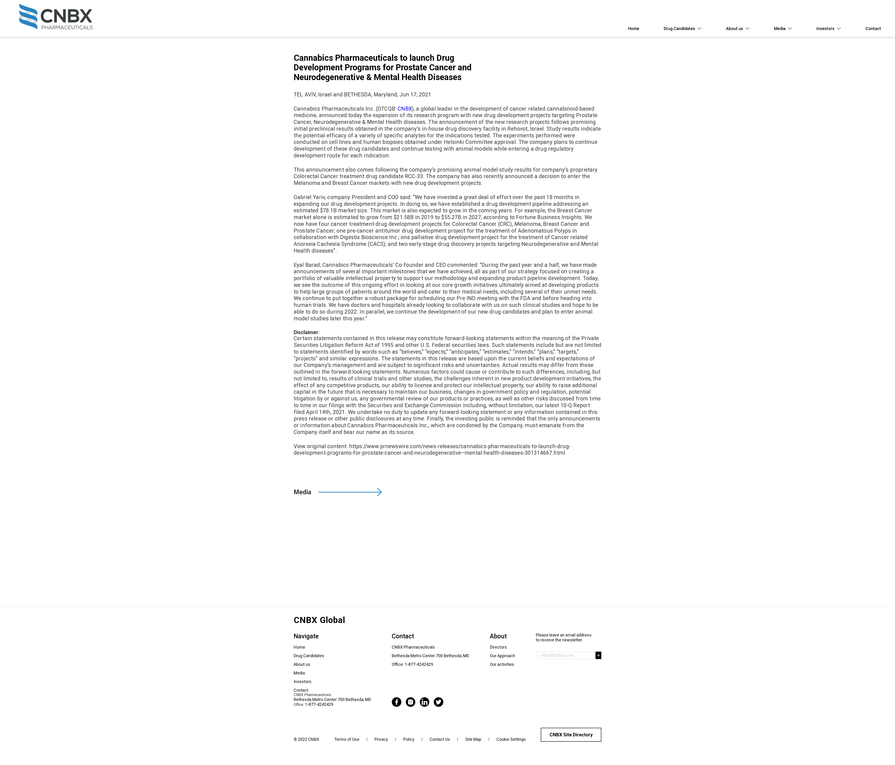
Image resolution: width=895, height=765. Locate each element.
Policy (408, 739)
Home (633, 28)
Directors (498, 647)
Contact (873, 28)
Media (779, 28)
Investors (825, 28)
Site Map (473, 739)
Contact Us (440, 739)
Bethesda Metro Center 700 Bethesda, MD (332, 699)
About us (734, 28)
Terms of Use (346, 739)
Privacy (381, 739)
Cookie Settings (511, 739)
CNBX (405, 109)
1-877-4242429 (319, 704)
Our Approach (502, 655)
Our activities (502, 664)
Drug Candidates (679, 28)
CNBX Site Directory (571, 735)
